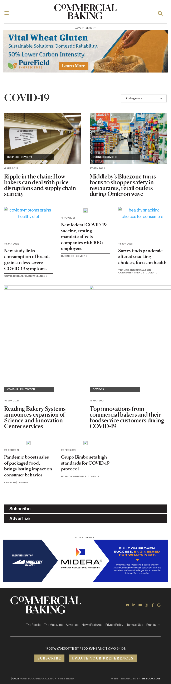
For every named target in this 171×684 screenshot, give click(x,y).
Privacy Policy (114, 625)
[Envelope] (127, 605)
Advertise (72, 625)
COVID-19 (26, 157)
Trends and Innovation (134, 270)
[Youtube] (140, 605)
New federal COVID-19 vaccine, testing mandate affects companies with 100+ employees (84, 236)
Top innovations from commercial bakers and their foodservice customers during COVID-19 (127, 417)
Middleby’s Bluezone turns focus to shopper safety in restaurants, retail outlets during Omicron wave (123, 185)
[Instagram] (146, 605)
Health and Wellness (32, 276)
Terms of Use (134, 625)
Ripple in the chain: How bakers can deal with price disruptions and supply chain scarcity (40, 185)
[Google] (159, 605)
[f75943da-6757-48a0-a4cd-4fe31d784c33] (85, 51)
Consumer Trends (131, 272)
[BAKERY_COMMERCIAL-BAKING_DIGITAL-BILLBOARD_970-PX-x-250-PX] (85, 561)
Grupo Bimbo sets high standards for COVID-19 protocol (85, 462)
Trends (22, 482)
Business (13, 157)
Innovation (27, 389)
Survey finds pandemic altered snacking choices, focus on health (142, 256)
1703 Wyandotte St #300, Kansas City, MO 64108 (85, 648)
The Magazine (53, 625)
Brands (151, 625)
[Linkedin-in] (134, 605)
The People (33, 625)
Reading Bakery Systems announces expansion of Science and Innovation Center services (35, 417)
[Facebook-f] (152, 605)
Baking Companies (73, 476)
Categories (134, 98)
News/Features (92, 625)
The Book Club (150, 678)
